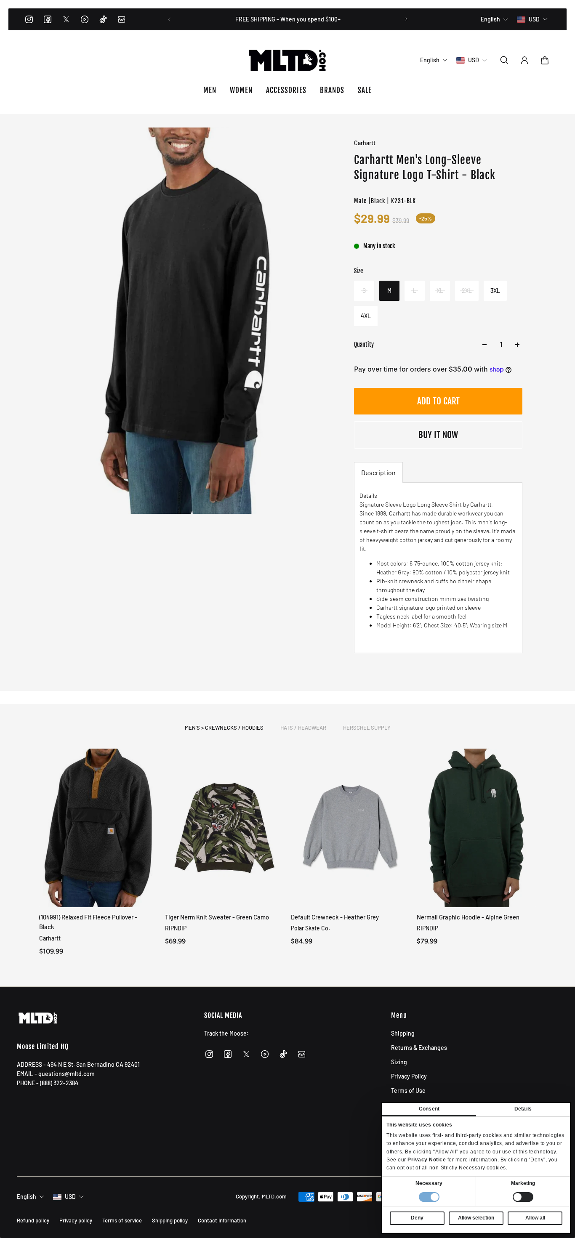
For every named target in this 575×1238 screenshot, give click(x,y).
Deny (417, 1218)
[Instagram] (29, 19)
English (26, 1196)
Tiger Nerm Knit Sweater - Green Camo (217, 917)
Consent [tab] (429, 1109)
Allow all (535, 1218)
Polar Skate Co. (310, 928)
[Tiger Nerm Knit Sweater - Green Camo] (224, 828)
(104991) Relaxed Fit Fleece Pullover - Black (88, 921)
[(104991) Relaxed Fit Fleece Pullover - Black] (98, 828)
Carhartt (364, 142)
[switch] (523, 1197)
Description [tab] (378, 472)
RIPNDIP (175, 928)
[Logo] (287, 60)
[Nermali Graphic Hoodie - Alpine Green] (476, 828)
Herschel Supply (367, 727)
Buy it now (438, 434)
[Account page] (524, 60)
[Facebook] (47, 19)
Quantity (364, 344)
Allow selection (476, 1218)
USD (70, 1196)
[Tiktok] (103, 19)
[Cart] (545, 60)
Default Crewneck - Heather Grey (335, 917)
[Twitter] (66, 19)
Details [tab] (523, 1109)
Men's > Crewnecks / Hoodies (224, 727)
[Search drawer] (504, 60)
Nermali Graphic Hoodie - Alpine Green (468, 917)
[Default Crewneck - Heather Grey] (350, 828)
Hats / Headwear (303, 727)
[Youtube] (84, 19)
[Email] (121, 19)
